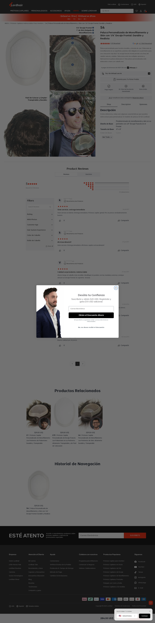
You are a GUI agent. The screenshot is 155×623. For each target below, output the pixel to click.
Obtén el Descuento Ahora (91, 315)
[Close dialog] (116, 288)
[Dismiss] (149, 611)
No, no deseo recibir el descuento (91, 327)
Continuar (145, 616)
